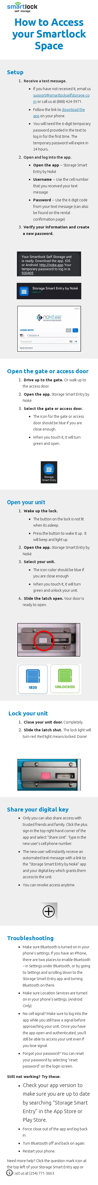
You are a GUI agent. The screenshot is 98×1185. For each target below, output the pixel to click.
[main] (49, 33)
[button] (9, 1174)
